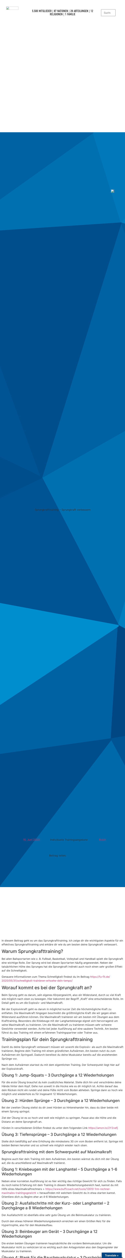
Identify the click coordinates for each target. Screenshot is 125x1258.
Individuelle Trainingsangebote (69, 839)
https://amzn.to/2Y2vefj (103, 1127)
